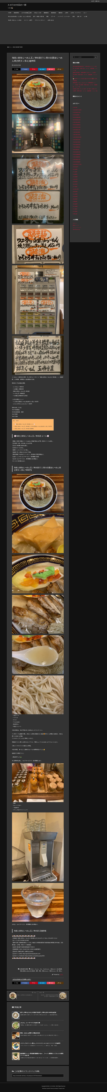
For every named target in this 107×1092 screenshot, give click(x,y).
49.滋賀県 (75, 204)
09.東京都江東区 (77, 127)
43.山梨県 (75, 194)
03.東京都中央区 (77, 112)
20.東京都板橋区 (76, 154)
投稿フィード (76, 225)
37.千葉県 (75, 186)
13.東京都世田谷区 (77, 137)
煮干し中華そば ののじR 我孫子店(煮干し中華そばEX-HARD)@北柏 (38, 1012)
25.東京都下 (75, 166)
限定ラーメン (53, 970)
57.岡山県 (75, 213)
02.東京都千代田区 (18, 47)
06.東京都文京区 (77, 119)
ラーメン (37, 969)
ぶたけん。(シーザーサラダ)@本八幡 (30, 1022)
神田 (37, 970)
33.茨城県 (75, 176)
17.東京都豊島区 (76, 147)
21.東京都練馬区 (76, 157)
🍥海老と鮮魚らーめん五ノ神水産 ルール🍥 (24, 424)
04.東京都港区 (76, 114)
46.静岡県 (75, 199)
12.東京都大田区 (76, 134)
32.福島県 (75, 174)
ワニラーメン (46, 969)
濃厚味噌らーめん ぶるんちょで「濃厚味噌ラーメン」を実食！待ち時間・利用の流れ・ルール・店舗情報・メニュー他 (85, 84)
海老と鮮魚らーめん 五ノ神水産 (27, 970)
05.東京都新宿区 (77, 117)
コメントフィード (77, 227)
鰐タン (60, 970)
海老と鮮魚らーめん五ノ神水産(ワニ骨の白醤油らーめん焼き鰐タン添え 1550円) (33, 426)
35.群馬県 (75, 181)
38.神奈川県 (75, 189)
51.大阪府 (75, 209)
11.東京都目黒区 (76, 132)
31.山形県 (75, 171)
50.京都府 (75, 206)
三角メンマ (53, 969)
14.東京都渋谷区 (76, 139)
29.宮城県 (75, 169)
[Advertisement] (53, 33)
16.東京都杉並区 (76, 144)
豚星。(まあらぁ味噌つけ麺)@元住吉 (30, 1033)
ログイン (75, 223)
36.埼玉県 (75, 184)
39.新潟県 (75, 191)
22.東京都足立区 (76, 159)
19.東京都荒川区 (76, 152)
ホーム (10, 47)
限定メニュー (45, 970)
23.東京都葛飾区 (76, 161)
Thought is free (61, 1088)
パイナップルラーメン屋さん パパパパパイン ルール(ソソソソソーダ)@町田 (40, 1043)
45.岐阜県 (75, 196)
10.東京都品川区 (76, 129)
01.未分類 (75, 107)
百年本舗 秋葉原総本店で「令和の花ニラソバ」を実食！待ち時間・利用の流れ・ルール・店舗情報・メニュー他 (85, 68)
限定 (40, 970)
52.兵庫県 (75, 211)
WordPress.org (76, 229)
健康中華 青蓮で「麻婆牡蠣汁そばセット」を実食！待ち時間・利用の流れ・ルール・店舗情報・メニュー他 (85, 74)
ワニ (41, 969)
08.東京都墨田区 (77, 124)
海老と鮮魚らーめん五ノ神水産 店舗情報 (24, 428)
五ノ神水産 (59, 969)
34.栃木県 (75, 179)
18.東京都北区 (76, 149)
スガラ (61, 974)
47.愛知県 (75, 201)
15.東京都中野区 (76, 142)
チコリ (32, 969)
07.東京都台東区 (76, 122)
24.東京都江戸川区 (77, 164)
